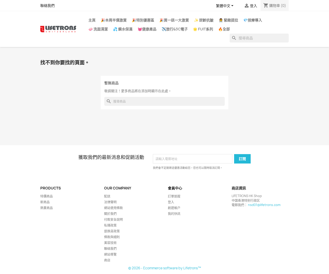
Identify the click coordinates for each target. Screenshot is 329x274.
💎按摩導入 (252, 20)
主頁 (92, 20)
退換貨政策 (112, 231)
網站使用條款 (113, 208)
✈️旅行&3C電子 (175, 29)
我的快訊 (174, 213)
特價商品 (46, 196)
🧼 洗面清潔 (98, 29)
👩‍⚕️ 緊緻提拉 (228, 20)
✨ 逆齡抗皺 (204, 20)
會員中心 (175, 188)
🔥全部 (224, 29)
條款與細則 (112, 237)
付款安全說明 (113, 219)
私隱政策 (110, 225)
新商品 (45, 202)
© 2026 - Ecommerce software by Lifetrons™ (164, 268)
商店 (107, 260)
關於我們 (110, 213)
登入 (171, 202)
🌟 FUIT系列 (203, 29)
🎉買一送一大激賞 (174, 20)
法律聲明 (110, 202)
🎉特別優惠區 (143, 20)
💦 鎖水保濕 (122, 29)
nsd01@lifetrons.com (264, 205)
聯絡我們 (47, 5)
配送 (107, 196)
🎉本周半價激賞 (114, 20)
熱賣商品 (46, 208)
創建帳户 (174, 208)
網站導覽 (110, 254)
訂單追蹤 (174, 196)
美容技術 (110, 242)
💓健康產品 (147, 29)
